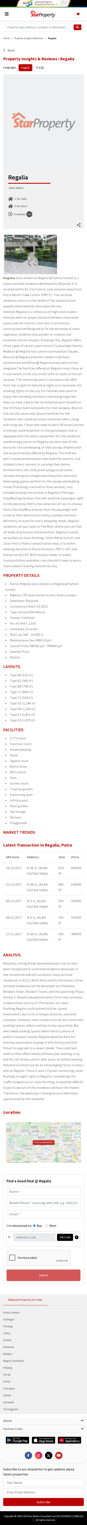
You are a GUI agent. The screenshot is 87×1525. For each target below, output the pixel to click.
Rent (53, 1226)
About (7, 1421)
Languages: (9, 67)
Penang (8, 1326)
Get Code (65, 1237)
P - (10, 1237)
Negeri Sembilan (13, 1361)
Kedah (7, 1340)
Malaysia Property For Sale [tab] (25, 1300)
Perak (7, 1374)
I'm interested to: (19, 1226)
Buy (39, 1226)
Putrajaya (9, 1388)
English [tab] (25, 67)
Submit (43, 1275)
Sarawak (8, 1402)
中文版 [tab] (40, 67)
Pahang (7, 1368)
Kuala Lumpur (11, 1312)
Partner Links (13, 1429)
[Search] (77, 27)
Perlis (6, 1381)
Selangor (9, 1319)
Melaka (7, 1354)
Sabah (7, 1395)
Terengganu (10, 1409)
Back (11, 50)
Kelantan (8, 1347)
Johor (7, 1333)
